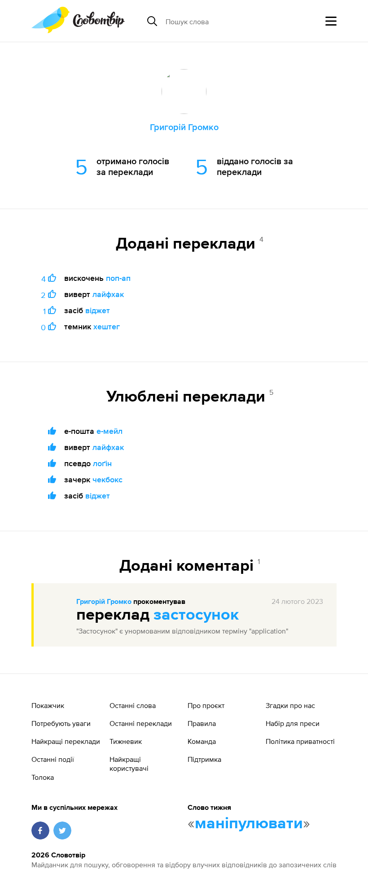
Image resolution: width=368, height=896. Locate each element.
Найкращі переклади (65, 741)
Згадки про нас (290, 705)
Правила (202, 723)
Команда (202, 741)
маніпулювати (249, 824)
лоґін (102, 463)
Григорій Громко (103, 602)
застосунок (196, 615)
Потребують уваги (61, 723)
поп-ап (118, 278)
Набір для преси (293, 723)
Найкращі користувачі (129, 763)
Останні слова (133, 705)
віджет (97, 310)
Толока (42, 777)
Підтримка (204, 759)
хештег (106, 326)
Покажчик (47, 705)
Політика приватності (300, 741)
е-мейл (109, 431)
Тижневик (126, 741)
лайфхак (108, 294)
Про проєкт (206, 705)
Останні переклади (141, 723)
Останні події (52, 759)
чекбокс (107, 479)
